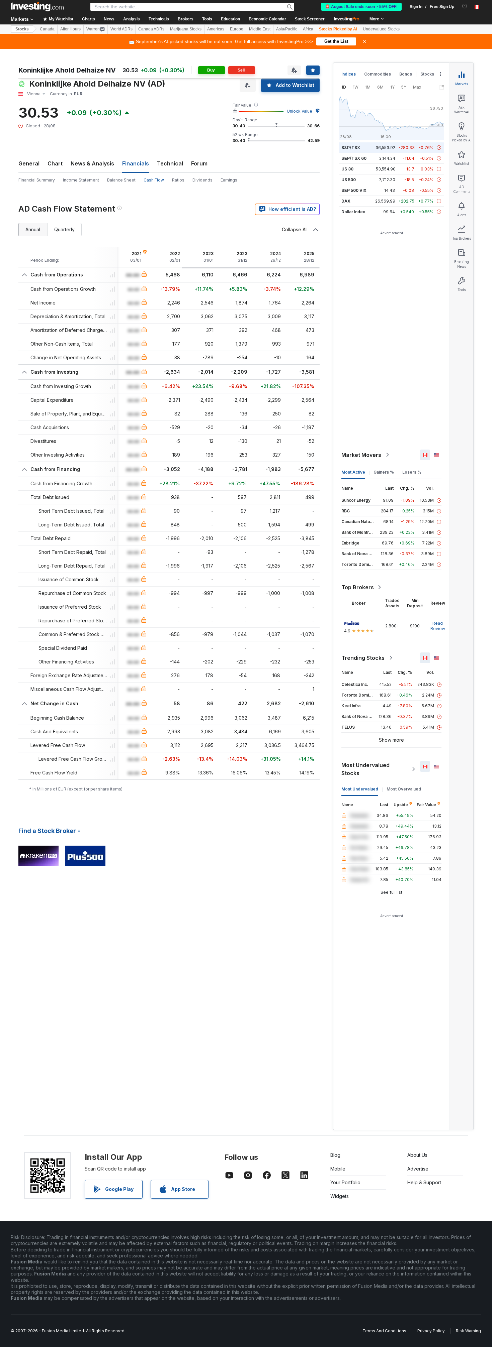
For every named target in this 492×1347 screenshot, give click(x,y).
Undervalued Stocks (381, 29)
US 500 (348, 179)
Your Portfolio (345, 1182)
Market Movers (361, 455)
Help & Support (424, 1182)
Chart (55, 163)
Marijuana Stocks (185, 29)
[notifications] (465, 6)
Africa (308, 29)
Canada (47, 29)
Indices (348, 74)
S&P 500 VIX (353, 190)
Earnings (229, 179)
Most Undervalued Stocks (365, 769)
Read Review (437, 626)
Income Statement (81, 179)
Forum (199, 163)
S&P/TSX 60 (353, 158)
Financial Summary (36, 179)
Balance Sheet (121, 179)
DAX (345, 201)
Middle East (259, 29)
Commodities (377, 74)
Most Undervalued (359, 788)
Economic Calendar (267, 19)
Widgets (339, 1196)
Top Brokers (357, 587)
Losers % (411, 472)
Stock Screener (310, 19)
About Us (417, 1155)
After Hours (70, 29)
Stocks (22, 29)
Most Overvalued (404, 788)
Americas (215, 29)
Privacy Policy (431, 1330)
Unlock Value (299, 111)
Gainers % (384, 472)
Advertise (417, 1169)
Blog (335, 1155)
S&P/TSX (350, 147)
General (28, 163)
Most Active (353, 472)
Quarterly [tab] (64, 229)
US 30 (347, 168)
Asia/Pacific (286, 29)
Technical (170, 163)
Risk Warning (468, 1330)
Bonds (405, 74)
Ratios (178, 179)
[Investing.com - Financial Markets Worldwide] (37, 6)
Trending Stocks (363, 657)
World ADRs (121, 29)
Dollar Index (353, 211)
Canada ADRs (151, 29)
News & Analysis (92, 163)
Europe (236, 29)
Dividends (202, 179)
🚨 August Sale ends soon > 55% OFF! (361, 6)
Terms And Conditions (384, 1330)
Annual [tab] (32, 229)
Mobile (337, 1169)
